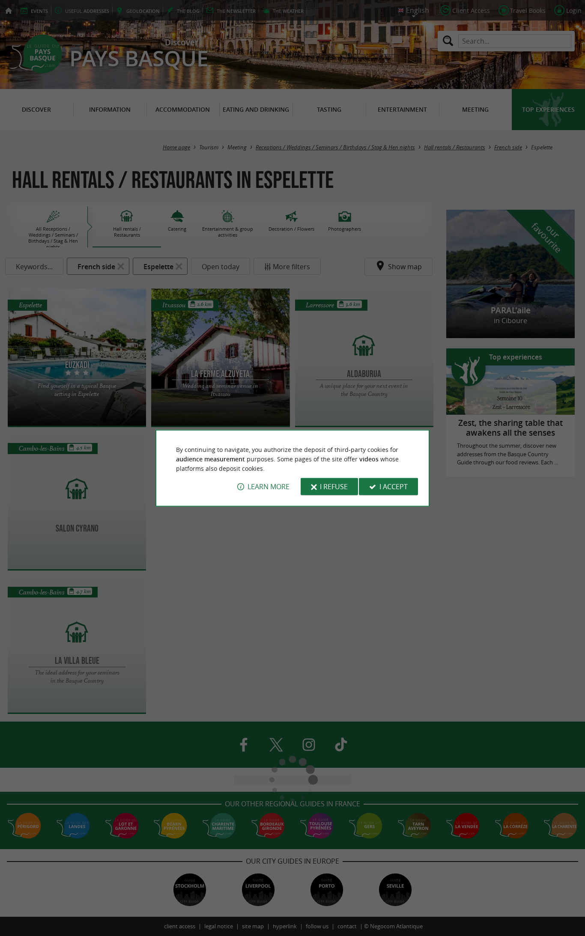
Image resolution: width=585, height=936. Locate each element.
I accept (393, 486)
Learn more (269, 486)
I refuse (334, 486)
